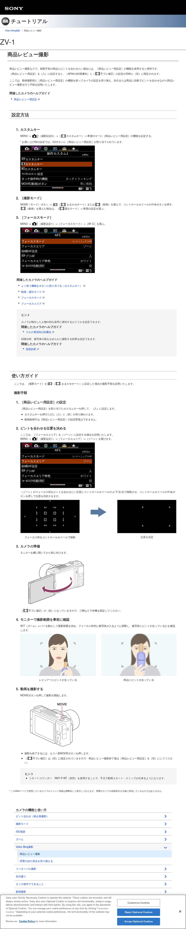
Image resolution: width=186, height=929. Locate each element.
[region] (93, 912)
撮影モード (22, 823)
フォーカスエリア (31, 303)
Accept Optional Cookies (138, 921)
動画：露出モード (31, 291)
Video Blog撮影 (12, 30)
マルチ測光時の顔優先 (38, 332)
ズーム (19, 839)
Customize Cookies (139, 902)
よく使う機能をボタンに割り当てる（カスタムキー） (51, 285)
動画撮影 (21, 891)
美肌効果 (31, 349)
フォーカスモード (31, 297)
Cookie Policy (27, 921)
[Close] (180, 911)
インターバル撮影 (26, 868)
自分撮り (21, 876)
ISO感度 (20, 831)
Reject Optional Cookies (138, 912)
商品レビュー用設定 (25, 99)
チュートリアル (29, 21)
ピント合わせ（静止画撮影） (32, 816)
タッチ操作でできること (30, 884)
